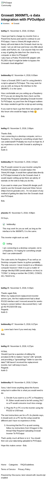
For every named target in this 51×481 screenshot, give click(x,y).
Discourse (16, 475)
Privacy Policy (24, 469)
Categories (13, 465)
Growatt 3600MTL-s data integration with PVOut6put (23, 17)
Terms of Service (8, 469)
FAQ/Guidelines (27, 465)
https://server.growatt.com (13, 191)
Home (3, 465)
